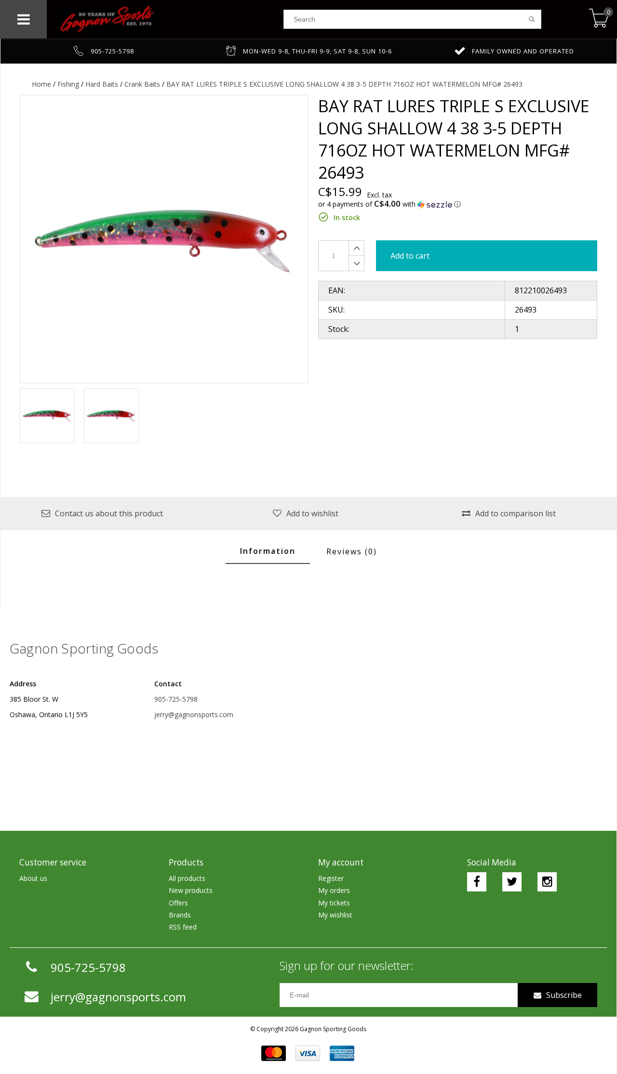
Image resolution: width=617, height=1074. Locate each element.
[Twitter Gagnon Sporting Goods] (512, 881)
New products (191, 890)
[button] (457, 204)
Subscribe (564, 995)
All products (187, 878)
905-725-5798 (176, 699)
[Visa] (307, 1053)
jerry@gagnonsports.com (193, 714)
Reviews (351, 551)
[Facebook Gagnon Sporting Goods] (476, 881)
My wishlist (335, 914)
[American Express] (342, 1053)
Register (331, 878)
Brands (180, 914)
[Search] (532, 19)
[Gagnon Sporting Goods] (165, 19)
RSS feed (183, 926)
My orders (334, 890)
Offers (178, 902)
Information (267, 551)
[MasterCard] (273, 1053)
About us (33, 878)
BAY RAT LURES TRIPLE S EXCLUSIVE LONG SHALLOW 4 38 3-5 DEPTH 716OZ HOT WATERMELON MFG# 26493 (344, 84)
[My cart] (599, 19)
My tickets (334, 902)
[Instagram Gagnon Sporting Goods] (547, 881)
